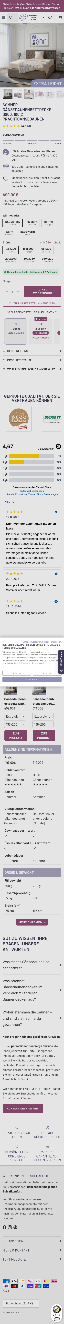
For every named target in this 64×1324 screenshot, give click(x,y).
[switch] (57, 1319)
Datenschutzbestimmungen (36, 641)
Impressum (56, 641)
